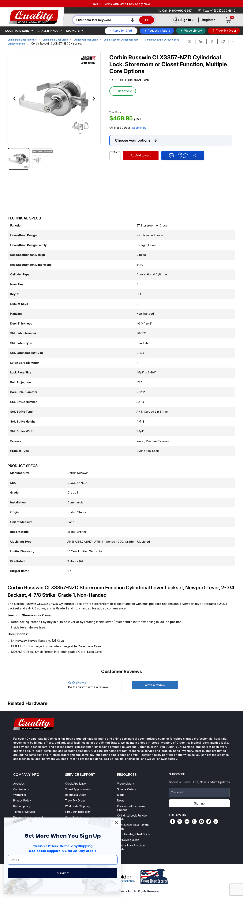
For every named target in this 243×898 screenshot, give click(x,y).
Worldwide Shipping (77, 806)
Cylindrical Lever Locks (86, 39)
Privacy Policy (22, 800)
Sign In (185, 20)
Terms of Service (24, 811)
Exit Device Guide (128, 839)
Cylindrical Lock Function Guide (132, 817)
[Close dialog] (116, 822)
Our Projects (21, 789)
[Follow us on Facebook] (172, 821)
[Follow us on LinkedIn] (216, 821)
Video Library (125, 783)
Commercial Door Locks (55, 39)
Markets (73, 30)
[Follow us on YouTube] (201, 821)
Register (208, 20)
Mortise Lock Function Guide (131, 847)
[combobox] (105, 20)
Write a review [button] (154, 685)
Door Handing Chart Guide (133, 834)
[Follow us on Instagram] (187, 821)
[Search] (146, 20)
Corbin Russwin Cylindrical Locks (121, 39)
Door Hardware (17, 30)
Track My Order (75, 800)
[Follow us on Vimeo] (208, 821)
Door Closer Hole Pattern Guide (133, 826)
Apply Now (139, 127)
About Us (19, 783)
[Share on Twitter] (223, 41)
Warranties (20, 794)
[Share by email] (189, 41)
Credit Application (76, 783)
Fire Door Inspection (78, 811)
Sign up (199, 803)
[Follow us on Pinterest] (194, 821)
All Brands (49, 30)
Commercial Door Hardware (22, 39)
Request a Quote (75, 794)
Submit (63, 873)
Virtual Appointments (78, 789)
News (120, 800)
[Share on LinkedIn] (200, 41)
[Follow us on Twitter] (179, 821)
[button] (132, 20)
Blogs (120, 794)
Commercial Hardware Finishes (131, 808)
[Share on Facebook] (212, 41)
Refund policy (22, 806)
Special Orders (126, 789)
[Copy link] (233, 41)
